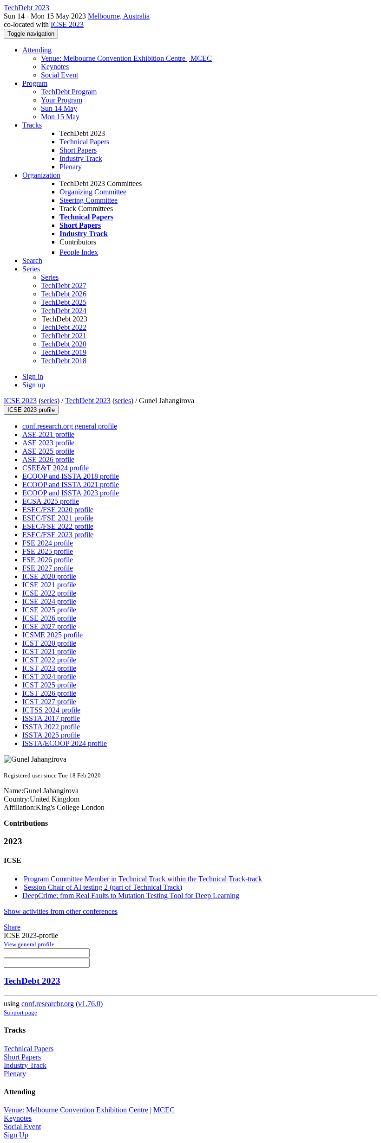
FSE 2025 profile (47, 551)
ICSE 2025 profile (49, 610)
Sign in (32, 376)
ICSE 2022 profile (49, 593)
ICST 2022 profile (49, 660)
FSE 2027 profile (47, 568)
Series (50, 277)
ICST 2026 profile (49, 693)
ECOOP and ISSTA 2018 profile (70, 476)
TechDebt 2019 (63, 352)
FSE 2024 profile (47, 543)
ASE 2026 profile (48, 459)
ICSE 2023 (67, 24)
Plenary (70, 167)
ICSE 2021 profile (49, 585)
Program (34, 83)
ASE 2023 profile (48, 443)
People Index (78, 252)
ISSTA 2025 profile (51, 735)
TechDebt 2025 (63, 302)
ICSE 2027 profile (49, 626)
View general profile (29, 944)
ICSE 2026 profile (49, 618)
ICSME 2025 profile (52, 635)
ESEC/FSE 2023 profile (57, 535)
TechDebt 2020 (63, 344)
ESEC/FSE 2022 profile (57, 526)
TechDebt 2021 (63, 336)
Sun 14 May (59, 108)
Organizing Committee (92, 192)
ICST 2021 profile (49, 651)
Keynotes (55, 67)
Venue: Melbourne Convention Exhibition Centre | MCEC (126, 58)
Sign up (33, 385)
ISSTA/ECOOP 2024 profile (64, 743)
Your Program (61, 100)
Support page (20, 1012)
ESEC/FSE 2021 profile (57, 518)
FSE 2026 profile (47, 560)
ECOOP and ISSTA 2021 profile (70, 484)
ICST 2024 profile (49, 677)
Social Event (59, 75)
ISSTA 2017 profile (51, 718)
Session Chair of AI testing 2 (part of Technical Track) (103, 887)
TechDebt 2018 (63, 361)
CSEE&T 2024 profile (55, 468)
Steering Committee (88, 200)
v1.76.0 (89, 1004)
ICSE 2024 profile (49, 601)
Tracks (32, 125)
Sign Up (16, 1135)
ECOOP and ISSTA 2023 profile (70, 493)
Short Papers (78, 150)
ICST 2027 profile (49, 702)
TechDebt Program (69, 92)
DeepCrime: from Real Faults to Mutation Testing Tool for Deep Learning (130, 895)
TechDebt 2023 (88, 401)
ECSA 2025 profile (50, 501)
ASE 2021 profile (48, 434)
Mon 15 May (60, 117)
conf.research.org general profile (69, 426)
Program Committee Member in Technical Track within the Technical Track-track (143, 879)
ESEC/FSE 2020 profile (57, 510)
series (49, 401)
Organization (41, 175)
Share (12, 927)
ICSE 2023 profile (31, 409)
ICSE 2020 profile (49, 576)
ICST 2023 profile (49, 668)
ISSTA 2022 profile (51, 727)
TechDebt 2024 (63, 311)
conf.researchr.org (47, 1004)
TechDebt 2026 (63, 294)
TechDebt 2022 (63, 327)
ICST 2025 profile (49, 685)
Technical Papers (84, 142)
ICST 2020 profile (49, 643)
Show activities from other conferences (61, 911)
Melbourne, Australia (119, 16)
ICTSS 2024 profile (51, 710)
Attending (37, 50)
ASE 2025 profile (48, 451)
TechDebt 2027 (63, 285)
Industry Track (80, 158)
